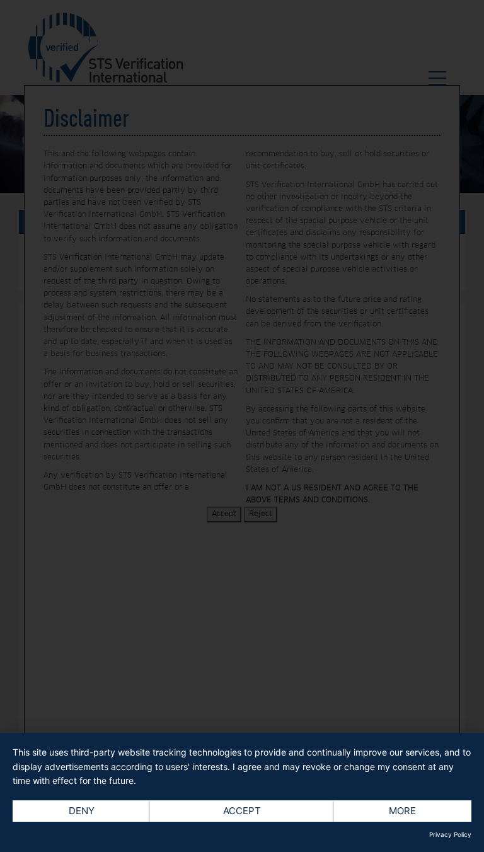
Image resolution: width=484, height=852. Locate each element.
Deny (82, 811)
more (402, 811)
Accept (242, 811)
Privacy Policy (450, 834)
